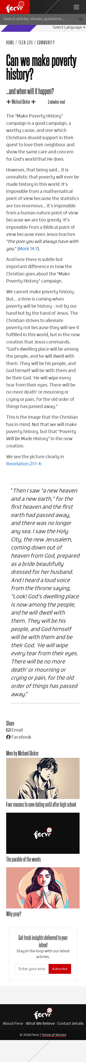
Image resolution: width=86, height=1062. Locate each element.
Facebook (21, 737)
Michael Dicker (21, 101)
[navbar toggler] (76, 7)
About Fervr (13, 1024)
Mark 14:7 (28, 249)
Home (10, 42)
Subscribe (59, 969)
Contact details (70, 1024)
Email (17, 730)
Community (46, 42)
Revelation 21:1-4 (23, 464)
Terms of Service (54, 1035)
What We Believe (40, 1024)
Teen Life (25, 42)
